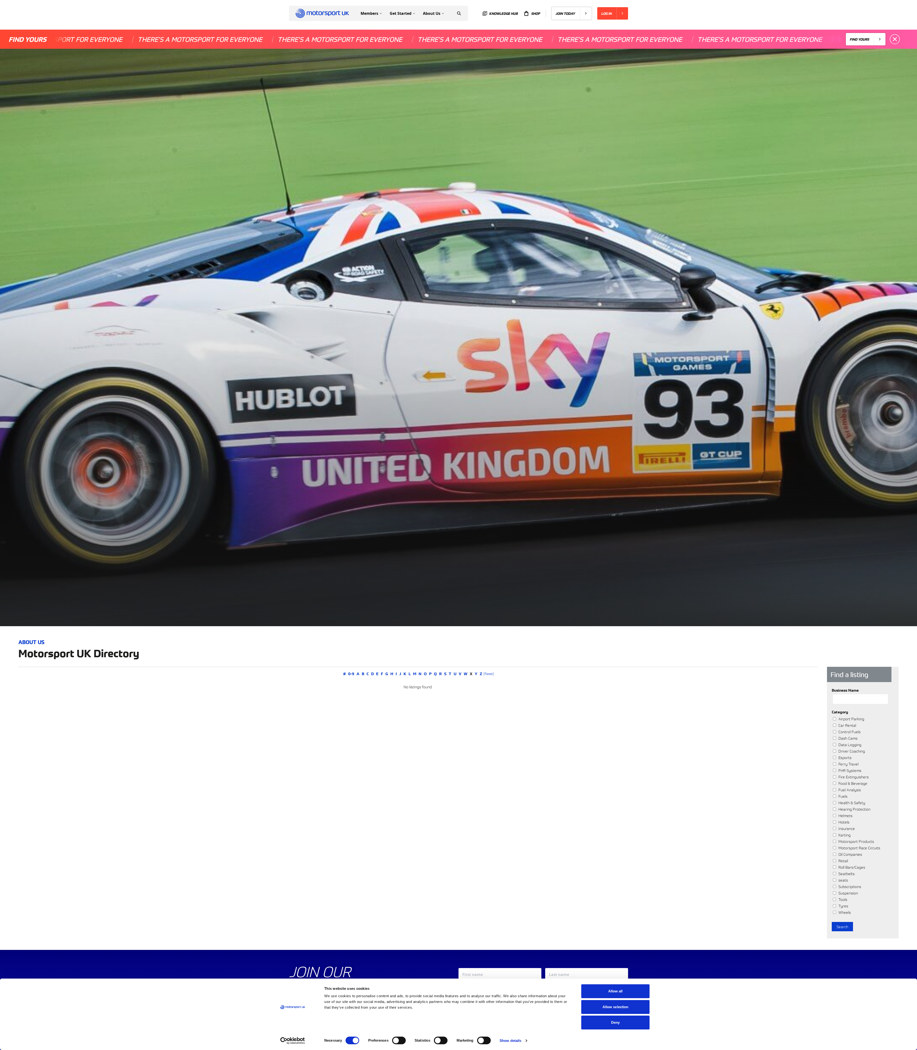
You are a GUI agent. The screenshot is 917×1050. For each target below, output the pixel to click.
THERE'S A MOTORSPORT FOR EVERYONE (90, 39)
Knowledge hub (503, 13)
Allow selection (615, 1007)
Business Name (845, 690)
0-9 (351, 673)
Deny (615, 1022)
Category (840, 712)
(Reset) (488, 673)
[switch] (399, 1040)
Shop (535, 13)
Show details (510, 1041)
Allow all (615, 991)
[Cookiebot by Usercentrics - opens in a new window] (293, 1040)
